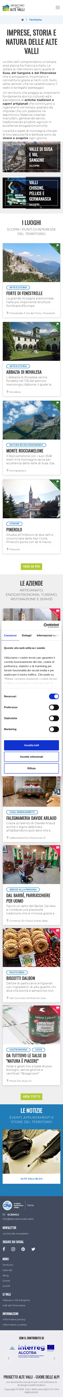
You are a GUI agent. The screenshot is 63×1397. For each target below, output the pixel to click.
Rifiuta (31, 768)
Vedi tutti (31, 1096)
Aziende (7, 1270)
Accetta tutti (31, 745)
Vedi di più (31, 566)
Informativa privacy (14, 1319)
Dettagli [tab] (26, 635)
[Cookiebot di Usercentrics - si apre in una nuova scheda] (44, 625)
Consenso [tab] (10, 635)
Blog (6, 1275)
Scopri (34, 166)
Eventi (6, 1280)
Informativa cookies (15, 1324)
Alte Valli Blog (32, 1178)
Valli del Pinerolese (14, 1305)
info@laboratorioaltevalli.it (18, 1218)
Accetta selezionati (31, 756)
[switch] (54, 707)
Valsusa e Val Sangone (16, 1300)
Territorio (8, 1265)
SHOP (6, 1286)
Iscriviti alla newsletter (16, 1233)
